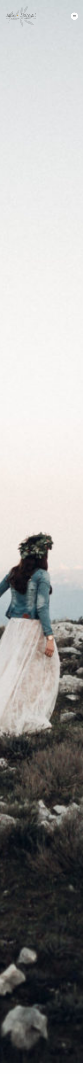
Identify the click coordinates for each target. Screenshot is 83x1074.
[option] (41, 531)
